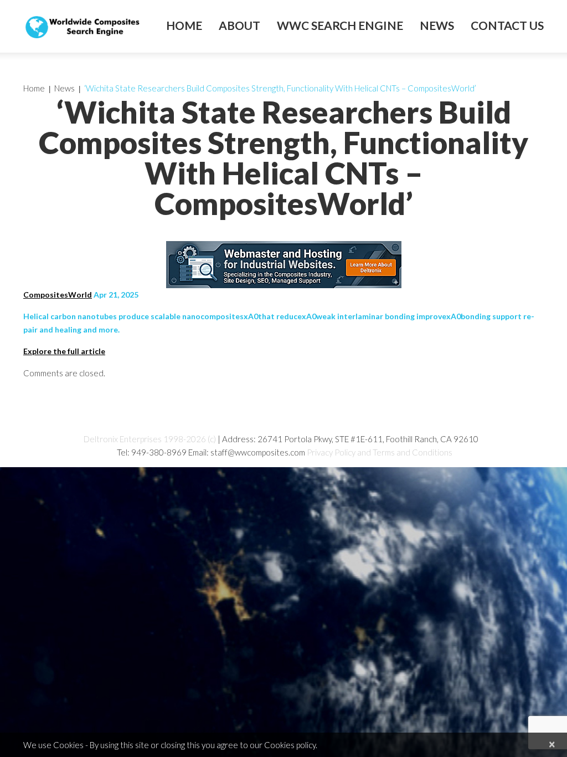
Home (184, 25)
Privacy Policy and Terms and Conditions (379, 452)
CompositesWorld (57, 294)
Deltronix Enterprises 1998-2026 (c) (150, 439)
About (239, 25)
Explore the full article (64, 351)
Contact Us (507, 25)
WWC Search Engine (340, 25)
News (437, 25)
